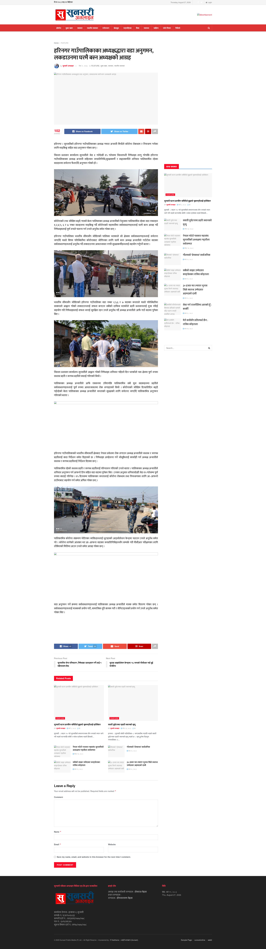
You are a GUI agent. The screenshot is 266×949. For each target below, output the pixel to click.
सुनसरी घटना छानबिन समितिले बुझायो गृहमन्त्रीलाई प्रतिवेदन (77, 724)
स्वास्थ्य (146, 28)
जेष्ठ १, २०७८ (83, 65)
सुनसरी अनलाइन (68, 65)
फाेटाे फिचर (167, 28)
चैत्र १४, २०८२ (78, 754)
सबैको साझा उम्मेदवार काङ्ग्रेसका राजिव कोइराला (86, 763)
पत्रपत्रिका (127, 28)
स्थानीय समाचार (92, 28)
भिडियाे (177, 28)
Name (57, 831)
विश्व (137, 28)
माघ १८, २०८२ (132, 769)
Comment (58, 797)
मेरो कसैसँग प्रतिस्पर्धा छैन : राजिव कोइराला (195, 322)
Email (57, 844)
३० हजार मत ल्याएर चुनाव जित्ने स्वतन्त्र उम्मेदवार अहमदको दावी (142, 763)
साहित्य (156, 28)
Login (209, 2)
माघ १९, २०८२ (78, 769)
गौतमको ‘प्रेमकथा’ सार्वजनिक (138, 747)
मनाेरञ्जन (106, 28)
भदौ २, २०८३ (72, 728)
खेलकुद (116, 28)
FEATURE (64, 43)
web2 (210, 940)
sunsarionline (200, 940)
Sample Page (186, 940)
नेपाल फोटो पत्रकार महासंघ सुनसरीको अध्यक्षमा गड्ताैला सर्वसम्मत (88, 748)
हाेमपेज (58, 28)
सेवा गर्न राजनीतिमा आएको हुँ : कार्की (197, 307)
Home (56, 43)
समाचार (79, 28)
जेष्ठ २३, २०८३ (126, 728)
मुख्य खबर (69, 28)
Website (112, 844)
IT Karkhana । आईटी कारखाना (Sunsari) (124, 940)
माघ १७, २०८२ (188, 328)
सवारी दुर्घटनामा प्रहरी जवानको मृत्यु (121, 724)
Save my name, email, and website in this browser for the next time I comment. (94, 856)
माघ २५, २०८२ (132, 751)
